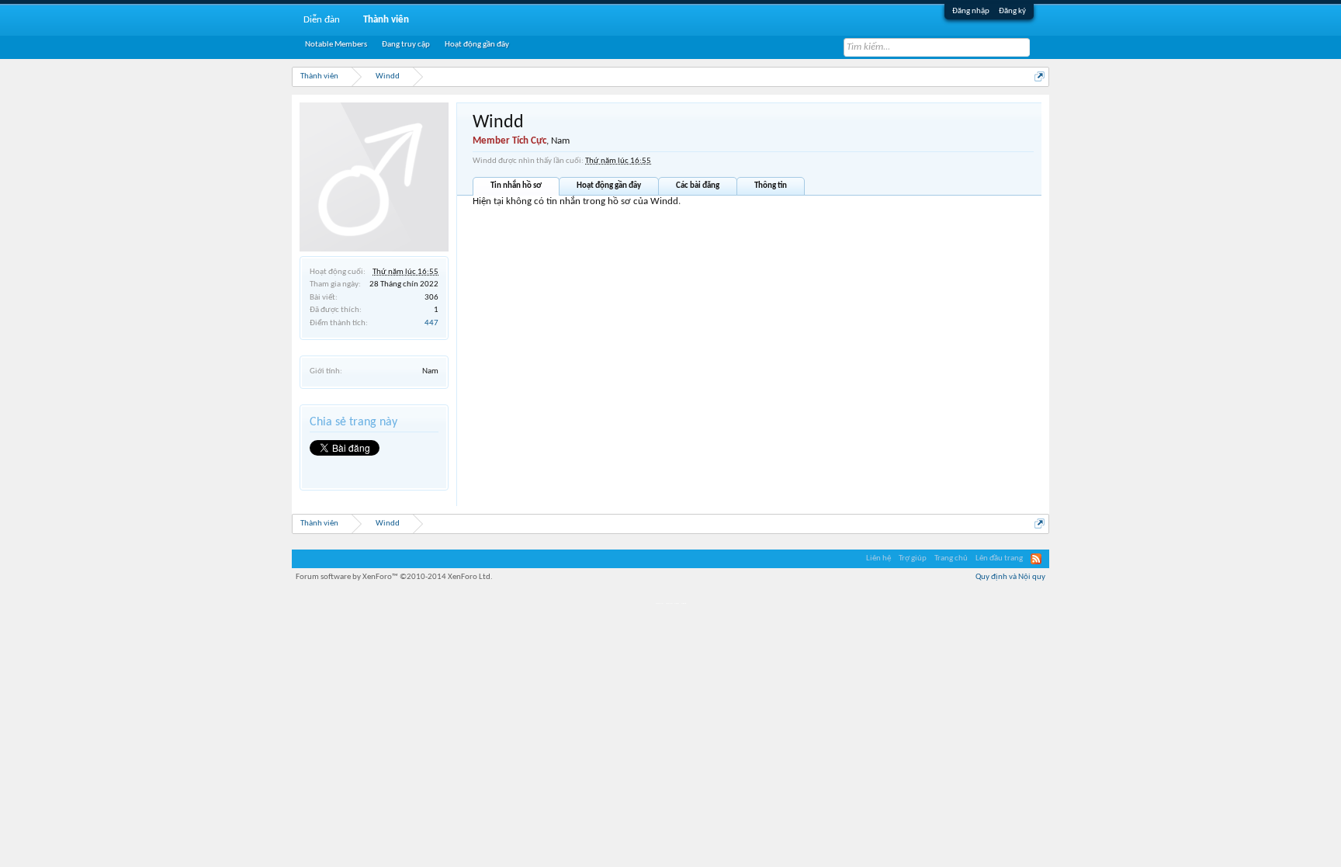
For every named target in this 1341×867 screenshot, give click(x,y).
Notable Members (336, 44)
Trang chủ (951, 558)
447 (431, 323)
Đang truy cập (406, 44)
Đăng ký (1012, 11)
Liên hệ (878, 558)
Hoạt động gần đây (609, 186)
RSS (1036, 558)
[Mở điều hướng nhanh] (1039, 76)
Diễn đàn (321, 20)
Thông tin (770, 186)
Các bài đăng (697, 186)
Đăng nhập (970, 11)
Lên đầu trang (999, 558)
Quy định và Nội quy (1010, 577)
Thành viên (386, 20)
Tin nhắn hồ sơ (516, 186)
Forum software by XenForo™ (394, 577)
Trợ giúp (913, 558)
